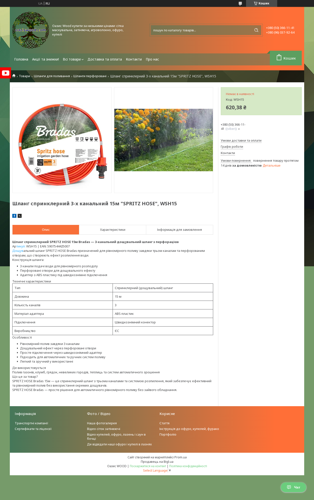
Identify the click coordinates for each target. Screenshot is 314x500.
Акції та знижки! (45, 59)
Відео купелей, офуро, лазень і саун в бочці (116, 436)
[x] (20, 216)
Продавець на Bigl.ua (157, 461)
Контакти (134, 59)
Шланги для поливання (52, 76)
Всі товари (72, 59)
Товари (24, 76)
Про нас (152, 59)
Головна (21, 59)
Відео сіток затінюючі (103, 429)
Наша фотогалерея (102, 423)
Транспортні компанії (31, 423)
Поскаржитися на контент (148, 466)
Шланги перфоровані (89, 76)
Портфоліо (167, 434)
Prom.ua (180, 457)
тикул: (21, 246)
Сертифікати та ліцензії (33, 429)
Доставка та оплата (105, 59)
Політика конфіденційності (188, 466)
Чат (297, 487)
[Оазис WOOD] (30, 30)
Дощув (17, 250)
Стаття (164, 423)
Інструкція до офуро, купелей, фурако (189, 429)
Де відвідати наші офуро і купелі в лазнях (119, 444)
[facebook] (14, 216)
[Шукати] (256, 30)
